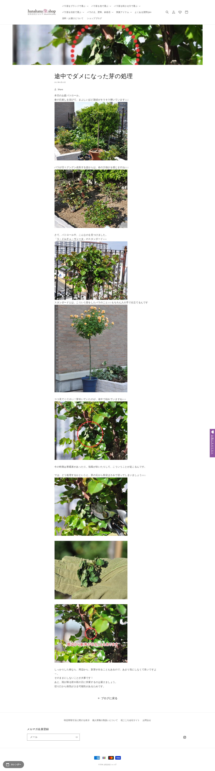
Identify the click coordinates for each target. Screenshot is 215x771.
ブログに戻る (109, 698)
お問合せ (147, 720)
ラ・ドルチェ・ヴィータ (70, 239)
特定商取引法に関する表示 (77, 720)
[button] (75, 6)
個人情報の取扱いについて (105, 720)
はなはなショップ (110, 764)
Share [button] (60, 89)
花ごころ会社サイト (130, 720)
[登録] (76, 737)
